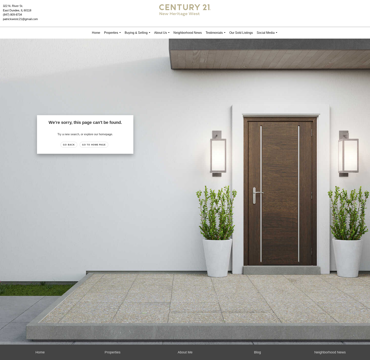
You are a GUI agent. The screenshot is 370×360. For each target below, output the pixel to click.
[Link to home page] (185, 13)
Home (96, 32)
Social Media (268, 35)
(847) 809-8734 (12, 14)
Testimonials (216, 35)
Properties (113, 35)
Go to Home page (94, 145)
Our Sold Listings (241, 32)
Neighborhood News (187, 32)
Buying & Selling (138, 35)
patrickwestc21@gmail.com (20, 19)
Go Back (69, 145)
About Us (162, 35)
